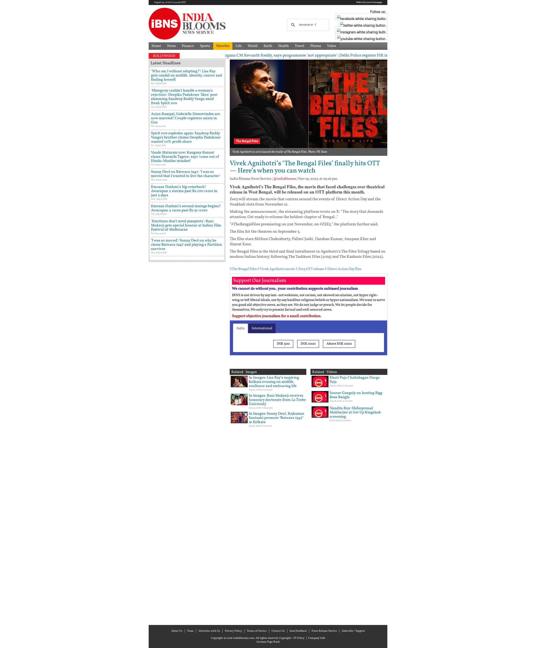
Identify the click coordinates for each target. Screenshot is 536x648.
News (171, 46)
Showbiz (222, 46)
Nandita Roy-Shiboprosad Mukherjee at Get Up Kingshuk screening (355, 412)
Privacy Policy (233, 631)
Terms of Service (257, 631)
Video (331, 46)
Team (190, 631)
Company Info (316, 638)
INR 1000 (308, 343)
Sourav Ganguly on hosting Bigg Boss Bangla (356, 395)
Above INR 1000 (339, 343)
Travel (299, 46)
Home (156, 46)
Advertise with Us (209, 631)
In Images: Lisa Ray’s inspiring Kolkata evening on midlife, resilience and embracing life (274, 382)
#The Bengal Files (243, 269)
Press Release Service (324, 631)
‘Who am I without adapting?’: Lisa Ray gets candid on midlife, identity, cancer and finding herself (186, 75)
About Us (176, 631)
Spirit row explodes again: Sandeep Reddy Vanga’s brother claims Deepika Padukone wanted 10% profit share (185, 137)
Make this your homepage (369, 2)
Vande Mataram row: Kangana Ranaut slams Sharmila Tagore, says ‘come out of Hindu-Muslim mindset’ (185, 157)
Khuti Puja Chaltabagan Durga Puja (355, 380)
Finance (188, 46)
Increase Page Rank (268, 642)
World (253, 46)
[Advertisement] (187, 443)
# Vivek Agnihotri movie (276, 269)
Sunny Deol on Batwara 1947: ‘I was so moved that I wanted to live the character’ (185, 174)
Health (283, 46)
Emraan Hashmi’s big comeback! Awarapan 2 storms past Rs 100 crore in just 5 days (184, 191)
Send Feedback (298, 631)
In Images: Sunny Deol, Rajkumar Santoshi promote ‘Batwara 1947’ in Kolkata (276, 418)
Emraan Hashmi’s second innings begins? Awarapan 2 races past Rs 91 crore (186, 208)
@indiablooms (284, 178)
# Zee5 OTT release (309, 269)
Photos (315, 46)
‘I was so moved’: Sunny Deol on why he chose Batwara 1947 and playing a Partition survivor (186, 245)
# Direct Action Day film (343, 269)
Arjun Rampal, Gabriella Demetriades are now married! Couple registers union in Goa (185, 118)
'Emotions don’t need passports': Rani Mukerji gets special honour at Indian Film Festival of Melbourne (186, 225)
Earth (268, 46)
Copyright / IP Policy (291, 638)
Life (239, 46)
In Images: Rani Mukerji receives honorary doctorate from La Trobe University (277, 400)
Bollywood (164, 56)
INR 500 (283, 343)
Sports (205, 46)
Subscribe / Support (353, 631)
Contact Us (278, 631)
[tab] (240, 328)
